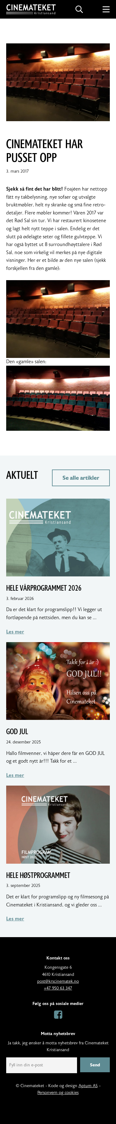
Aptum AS (88, 1085)
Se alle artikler (80, 478)
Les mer (15, 632)
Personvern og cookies (58, 1092)
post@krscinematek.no (58, 981)
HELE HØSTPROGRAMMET (38, 875)
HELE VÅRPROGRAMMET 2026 (43, 588)
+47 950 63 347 (58, 988)
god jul (17, 731)
